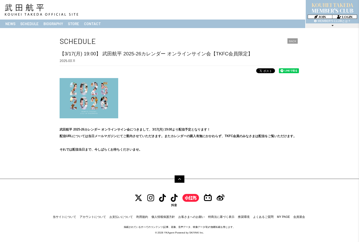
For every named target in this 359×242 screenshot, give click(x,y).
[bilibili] (207, 198)
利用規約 (142, 217)
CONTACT (92, 23)
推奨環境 (244, 217)
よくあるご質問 (263, 217)
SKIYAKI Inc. (196, 232)
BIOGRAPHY (53, 23)
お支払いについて (121, 217)
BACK (292, 41)
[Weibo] (220, 198)
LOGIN (346, 17)
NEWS (10, 23)
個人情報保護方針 (163, 217)
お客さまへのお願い (191, 217)
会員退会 (299, 217)
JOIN (322, 17)
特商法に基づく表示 (221, 217)
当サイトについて (64, 217)
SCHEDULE (29, 23)
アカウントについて (93, 217)
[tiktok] (162, 198)
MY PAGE (283, 217)
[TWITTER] (138, 198)
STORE (73, 23)
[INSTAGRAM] (151, 198)
